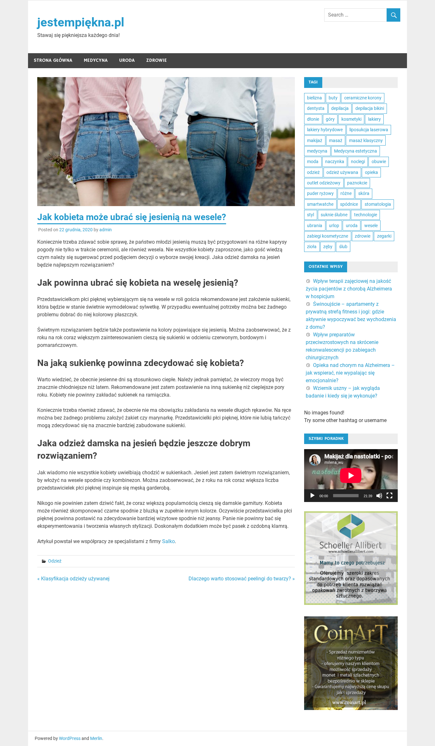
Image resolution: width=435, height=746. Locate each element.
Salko (168, 541)
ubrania (314, 225)
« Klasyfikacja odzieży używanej (73, 579)
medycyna (317, 151)
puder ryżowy (320, 193)
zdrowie (362, 236)
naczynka (334, 161)
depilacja (340, 108)
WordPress (70, 738)
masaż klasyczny (366, 140)
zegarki (384, 236)
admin (105, 229)
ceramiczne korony (363, 97)
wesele (371, 225)
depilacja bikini (369, 108)
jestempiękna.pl (80, 22)
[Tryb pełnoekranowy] (389, 495)
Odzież (54, 560)
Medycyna (96, 60)
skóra (363, 193)
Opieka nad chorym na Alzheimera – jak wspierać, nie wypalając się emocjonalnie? (350, 373)
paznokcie (357, 182)
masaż (335, 140)
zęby (327, 246)
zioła (312, 246)
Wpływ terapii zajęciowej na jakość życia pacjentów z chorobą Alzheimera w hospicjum (349, 288)
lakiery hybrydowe (325, 129)
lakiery (374, 119)
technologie (365, 214)
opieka (371, 172)
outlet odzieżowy (323, 182)
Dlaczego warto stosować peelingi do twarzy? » (242, 579)
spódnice (349, 204)
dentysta (315, 108)
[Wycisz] (379, 495)
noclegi (358, 161)
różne (346, 193)
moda (312, 161)
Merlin (96, 738)
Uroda (127, 60)
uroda (352, 225)
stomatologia (378, 204)
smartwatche (320, 204)
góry (330, 119)
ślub (343, 246)
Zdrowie (156, 60)
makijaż (314, 140)
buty (333, 97)
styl (310, 214)
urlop (334, 225)
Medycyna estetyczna (355, 151)
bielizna (314, 97)
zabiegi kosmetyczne (327, 236)
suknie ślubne (334, 214)
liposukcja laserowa (368, 129)
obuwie (379, 161)
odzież (313, 172)
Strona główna (53, 60)
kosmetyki (351, 119)
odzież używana (342, 172)
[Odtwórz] (312, 495)
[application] (351, 475)
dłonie (313, 119)
